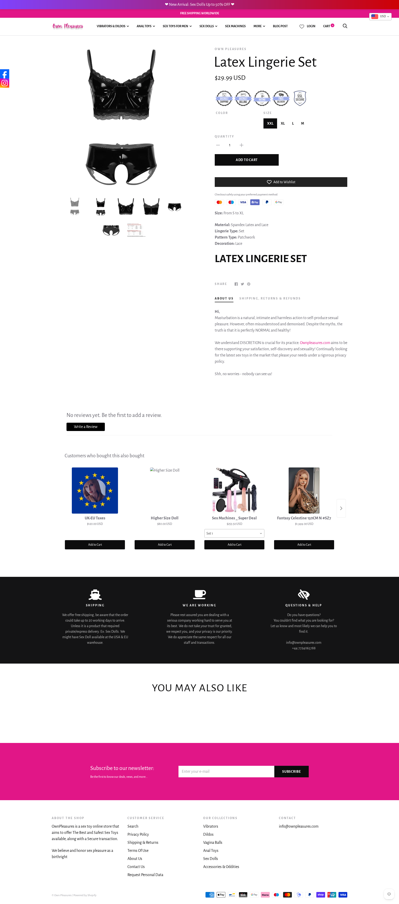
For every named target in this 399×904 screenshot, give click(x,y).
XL (283, 123)
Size (267, 113)
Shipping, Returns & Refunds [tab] (270, 298)
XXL (270, 123)
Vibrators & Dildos (111, 26)
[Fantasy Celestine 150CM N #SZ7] (304, 490)
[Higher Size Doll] (165, 490)
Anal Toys (144, 26)
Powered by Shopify (85, 895)
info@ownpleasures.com (298, 826)
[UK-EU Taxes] (95, 490)
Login (311, 26)
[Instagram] (4, 83)
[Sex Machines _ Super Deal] (234, 490)
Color (222, 113)
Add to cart (247, 160)
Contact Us (136, 867)
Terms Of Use (137, 851)
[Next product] (341, 508)
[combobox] (234, 533)
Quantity (224, 136)
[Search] (345, 26)
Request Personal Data (145, 875)
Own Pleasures (230, 49)
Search (132, 826)
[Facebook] (4, 73)
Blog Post (280, 26)
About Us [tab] (224, 298)
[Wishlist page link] (301, 26)
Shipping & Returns (142, 843)
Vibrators (210, 826)
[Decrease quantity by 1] (218, 145)
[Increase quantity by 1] (241, 145)
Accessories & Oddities (221, 867)
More (258, 26)
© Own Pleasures (62, 895)
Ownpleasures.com (315, 343)
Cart (328, 26)
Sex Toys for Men (175, 26)
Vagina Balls (212, 843)
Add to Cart (95, 544)
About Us (134, 859)
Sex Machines (235, 26)
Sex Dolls (207, 26)
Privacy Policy (138, 834)
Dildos (208, 834)
